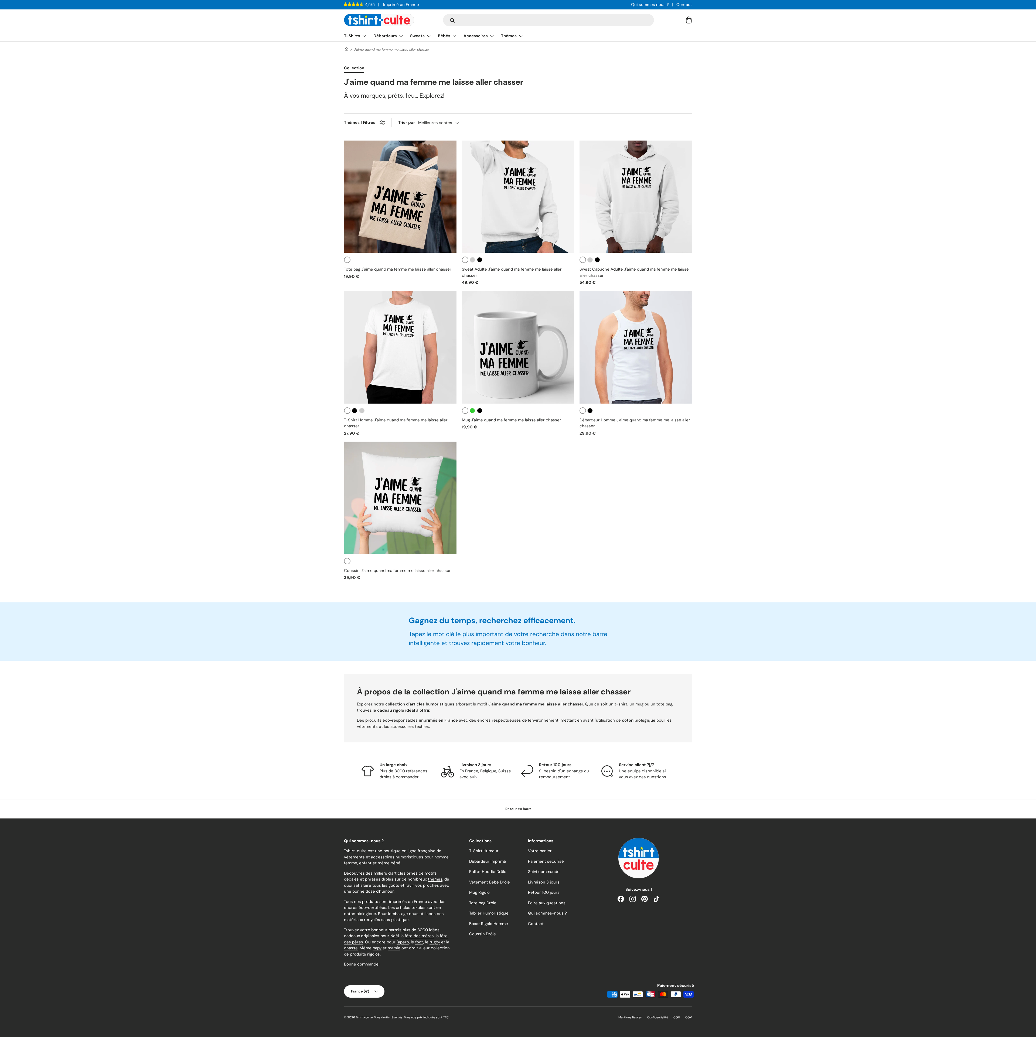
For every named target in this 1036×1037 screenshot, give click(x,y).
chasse (351, 948)
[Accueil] (346, 49)
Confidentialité (657, 1017)
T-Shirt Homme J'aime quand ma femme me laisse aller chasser (396, 423)
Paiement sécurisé (546, 861)
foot (419, 942)
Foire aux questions (546, 903)
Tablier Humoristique (489, 913)
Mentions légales (630, 1017)
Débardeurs (385, 36)
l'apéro (403, 942)
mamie (394, 948)
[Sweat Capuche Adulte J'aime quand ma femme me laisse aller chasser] (636, 197)
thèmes (435, 879)
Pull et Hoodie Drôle (487, 871)
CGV (688, 1017)
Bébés (444, 36)
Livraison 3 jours (544, 882)
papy (377, 948)
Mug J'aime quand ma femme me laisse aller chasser (511, 420)
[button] (689, 20)
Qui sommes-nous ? (547, 913)
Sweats (417, 36)
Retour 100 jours (544, 892)
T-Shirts (352, 36)
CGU (676, 1017)
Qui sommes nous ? (650, 4)
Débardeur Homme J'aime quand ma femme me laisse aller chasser (635, 423)
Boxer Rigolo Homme (488, 923)
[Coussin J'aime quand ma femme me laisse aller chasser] (400, 498)
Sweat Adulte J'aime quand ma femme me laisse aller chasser (512, 272)
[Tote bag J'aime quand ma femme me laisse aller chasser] (400, 197)
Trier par (406, 122)
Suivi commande (544, 871)
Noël (394, 936)
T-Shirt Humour (484, 851)
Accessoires (476, 36)
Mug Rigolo (479, 892)
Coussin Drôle (482, 934)
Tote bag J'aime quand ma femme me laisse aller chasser (397, 269)
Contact (684, 4)
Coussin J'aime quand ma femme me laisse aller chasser (397, 570)
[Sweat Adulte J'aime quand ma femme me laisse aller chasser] (518, 197)
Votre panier (540, 851)
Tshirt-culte (364, 1017)
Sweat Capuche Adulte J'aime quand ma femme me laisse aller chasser (634, 272)
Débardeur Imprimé (487, 861)
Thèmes (509, 36)
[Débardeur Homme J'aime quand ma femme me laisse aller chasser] (636, 347)
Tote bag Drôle (482, 903)
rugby (435, 942)
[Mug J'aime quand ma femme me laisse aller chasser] (518, 347)
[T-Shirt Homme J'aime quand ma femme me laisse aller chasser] (400, 347)
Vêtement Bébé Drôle (489, 882)
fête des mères (419, 936)
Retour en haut (518, 809)
